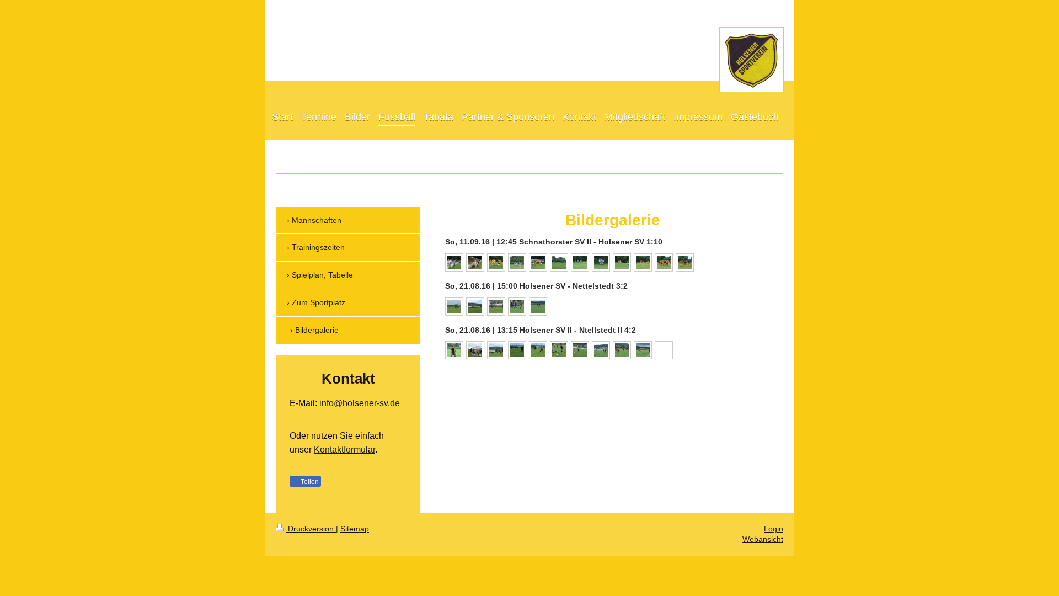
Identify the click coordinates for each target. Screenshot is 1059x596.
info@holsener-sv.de (359, 403)
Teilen (309, 482)
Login (773, 528)
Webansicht (762, 539)
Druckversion (311, 528)
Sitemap (354, 528)
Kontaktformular (344, 449)
